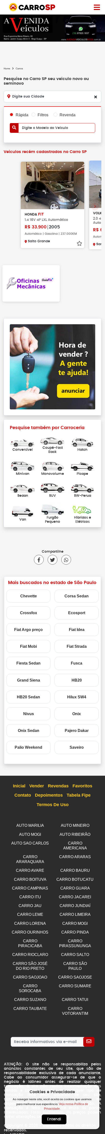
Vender (36, 785)
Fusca (76, 663)
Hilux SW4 (76, 697)
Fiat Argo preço (28, 630)
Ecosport (76, 613)
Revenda (67, 115)
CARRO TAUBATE (30, 1009)
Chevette (28, 596)
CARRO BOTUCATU (75, 879)
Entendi (54, 1119)
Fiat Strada (77, 646)
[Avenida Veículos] (52, 28)
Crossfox (28, 613)
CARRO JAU (30, 906)
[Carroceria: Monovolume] (52, 465)
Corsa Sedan (76, 596)
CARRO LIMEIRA (75, 914)
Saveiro (77, 747)
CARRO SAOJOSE (75, 977)
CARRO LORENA (30, 923)
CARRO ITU (30, 897)
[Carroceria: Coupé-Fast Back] (52, 439)
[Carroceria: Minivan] (22, 465)
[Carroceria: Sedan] (22, 487)
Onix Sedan (28, 731)
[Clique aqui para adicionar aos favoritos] (79, 243)
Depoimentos (49, 795)
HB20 (77, 680)
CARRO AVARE (30, 870)
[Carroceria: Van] (22, 511)
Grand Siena (28, 680)
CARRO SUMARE (75, 986)
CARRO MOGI (75, 923)
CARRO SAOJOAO (30, 977)
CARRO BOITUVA (30, 879)
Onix (76, 714)
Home (7, 68)
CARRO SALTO (75, 955)
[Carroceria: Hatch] (82, 441)
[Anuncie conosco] (52, 366)
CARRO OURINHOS (30, 932)
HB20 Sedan (28, 697)
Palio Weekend (28, 747)
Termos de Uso (53, 804)
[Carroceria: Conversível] (22, 441)
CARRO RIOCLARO (30, 955)
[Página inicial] (97, 7)
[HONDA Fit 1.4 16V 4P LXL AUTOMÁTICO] (52, 185)
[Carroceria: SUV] (52, 487)
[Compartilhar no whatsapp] (64, 560)
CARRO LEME (30, 914)
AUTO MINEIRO (75, 825)
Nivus (28, 714)
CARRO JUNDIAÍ (75, 906)
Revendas (58, 785)
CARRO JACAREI (75, 897)
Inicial (19, 785)
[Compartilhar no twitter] (50, 560)
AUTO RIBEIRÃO (75, 834)
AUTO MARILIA (30, 825)
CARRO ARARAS (75, 857)
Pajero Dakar (77, 731)
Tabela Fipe (79, 795)
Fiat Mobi (28, 646)
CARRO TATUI (75, 1000)
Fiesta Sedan (28, 663)
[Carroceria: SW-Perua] (82, 487)
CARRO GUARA (75, 888)
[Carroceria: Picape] (82, 465)
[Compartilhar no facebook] (39, 560)
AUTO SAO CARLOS (30, 843)
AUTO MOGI (30, 834)
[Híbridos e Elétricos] (82, 509)
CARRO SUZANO (30, 1000)
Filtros (43, 115)
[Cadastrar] (88, 1042)
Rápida (22, 115)
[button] (95, 206)
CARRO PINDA (75, 932)
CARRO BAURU (75, 870)
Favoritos (82, 785)
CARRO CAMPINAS (30, 888)
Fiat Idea (76, 630)
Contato (22, 795)
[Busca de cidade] (95, 97)
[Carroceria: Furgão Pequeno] (52, 509)
